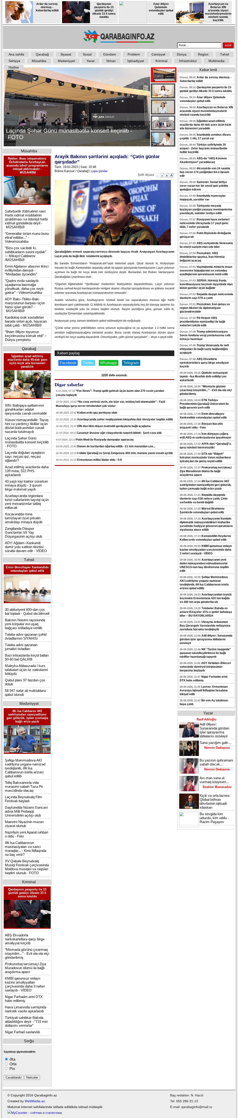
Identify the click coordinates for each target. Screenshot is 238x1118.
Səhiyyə (14, 61)
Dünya (181, 54)
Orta (13, 1064)
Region (203, 54)
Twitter (88, 363)
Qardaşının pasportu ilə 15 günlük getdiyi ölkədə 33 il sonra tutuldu (104, 10)
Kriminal (161, 61)
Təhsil (224, 54)
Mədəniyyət (66, 61)
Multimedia (216, 61)
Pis (12, 1069)
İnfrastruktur (188, 61)
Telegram (131, 363)
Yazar (90, 61)
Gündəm (109, 54)
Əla (12, 1059)
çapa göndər (99, 171)
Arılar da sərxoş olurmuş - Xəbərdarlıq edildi (47, 7)
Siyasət (65, 54)
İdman (111, 61)
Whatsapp (108, 363)
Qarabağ (42, 54)
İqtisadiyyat (135, 61)
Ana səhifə (16, 54)
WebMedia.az (35, 1101)
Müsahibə (39, 61)
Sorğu (29, 1041)
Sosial (87, 54)
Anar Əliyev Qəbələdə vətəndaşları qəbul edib (161, 8)
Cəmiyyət (158, 54)
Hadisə (14, 67)
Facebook (68, 363)
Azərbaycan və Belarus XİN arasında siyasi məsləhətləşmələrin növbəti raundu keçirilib (218, 12)
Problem (134, 54)
